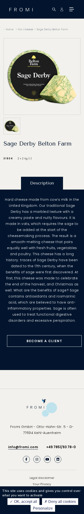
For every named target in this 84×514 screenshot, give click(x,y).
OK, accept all (25, 502)
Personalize (43, 508)
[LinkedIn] (57, 459)
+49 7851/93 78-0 (61, 447)
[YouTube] (47, 459)
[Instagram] (36, 459)
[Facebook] (26, 459)
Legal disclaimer (42, 478)
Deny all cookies (61, 502)
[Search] (54, 9)
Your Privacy (42, 484)
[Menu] (71, 9)
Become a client (44, 341)
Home (9, 29)
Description (42, 183)
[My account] (61, 9)
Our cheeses (25, 29)
